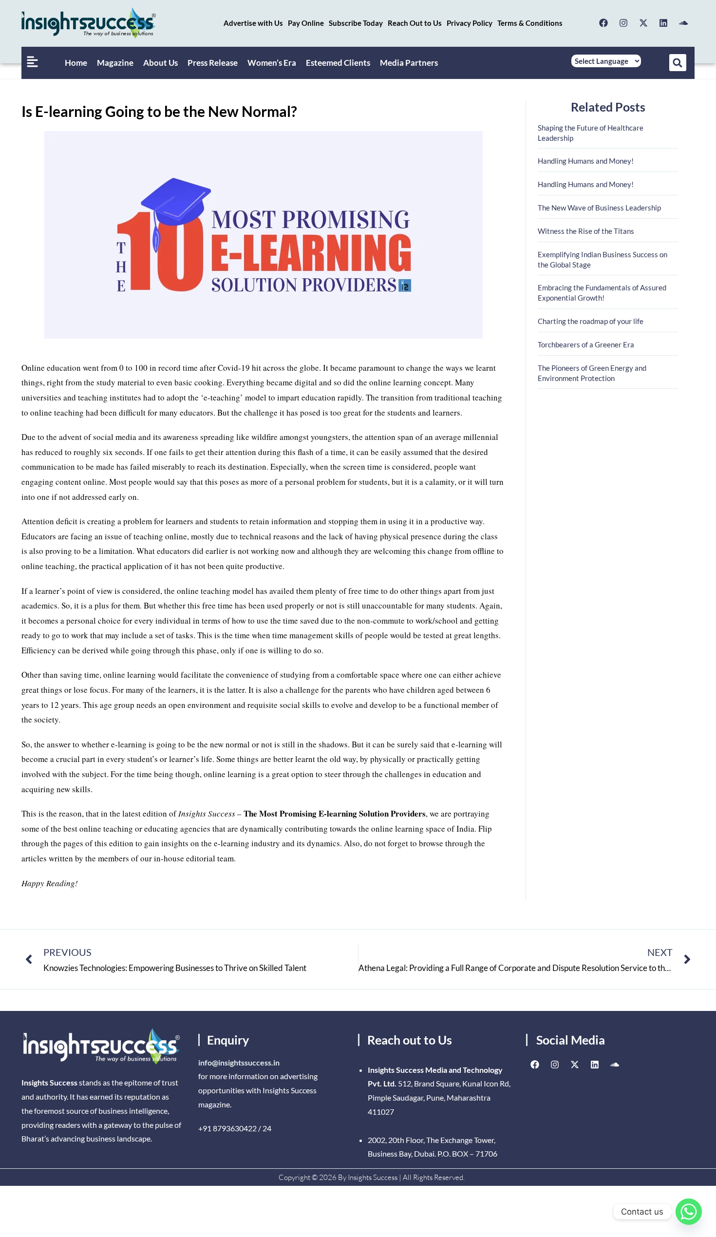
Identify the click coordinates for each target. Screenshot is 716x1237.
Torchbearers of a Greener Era (586, 344)
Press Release (213, 62)
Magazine (115, 62)
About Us (160, 62)
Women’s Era (271, 62)
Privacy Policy (469, 23)
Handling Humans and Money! (586, 160)
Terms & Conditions (530, 23)
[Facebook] (603, 23)
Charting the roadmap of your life (590, 321)
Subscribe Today (356, 23)
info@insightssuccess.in (239, 1062)
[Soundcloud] (683, 23)
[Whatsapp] (689, 1212)
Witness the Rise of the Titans (586, 231)
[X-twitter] (643, 23)
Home (76, 62)
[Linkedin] (663, 23)
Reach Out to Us (415, 23)
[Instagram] (623, 23)
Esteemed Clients (338, 62)
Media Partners (409, 62)
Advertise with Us (253, 23)
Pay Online (306, 23)
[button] (677, 62)
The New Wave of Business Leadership (599, 207)
